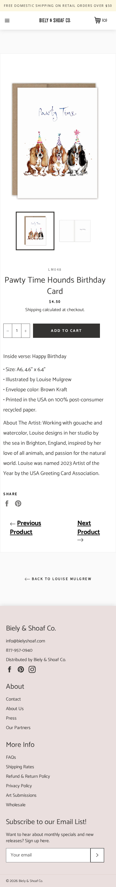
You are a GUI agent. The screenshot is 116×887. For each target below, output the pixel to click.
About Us (15, 708)
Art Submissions (21, 795)
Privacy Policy (19, 786)
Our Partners (18, 727)
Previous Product (25, 528)
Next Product (88, 528)
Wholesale (16, 805)
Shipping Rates (20, 767)
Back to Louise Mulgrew (61, 579)
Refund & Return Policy (28, 776)
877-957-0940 (19, 650)
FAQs (11, 757)
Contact (13, 699)
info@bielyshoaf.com (25, 641)
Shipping (33, 309)
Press (11, 718)
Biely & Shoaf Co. (50, 659)
